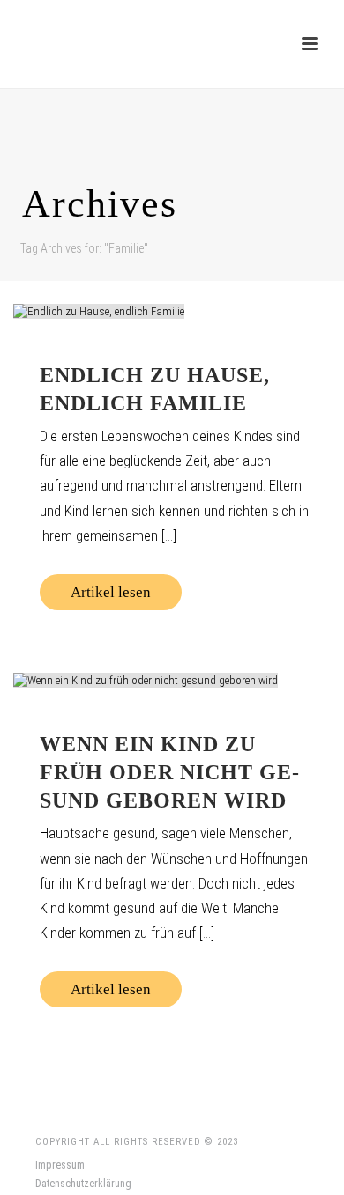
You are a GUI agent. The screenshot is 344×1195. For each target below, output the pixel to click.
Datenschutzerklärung (83, 1183)
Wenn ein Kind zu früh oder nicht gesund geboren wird (169, 772)
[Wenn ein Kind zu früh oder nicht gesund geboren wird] (172, 680)
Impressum (60, 1165)
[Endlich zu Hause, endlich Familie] (172, 311)
